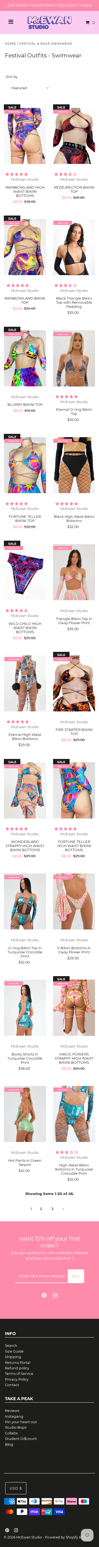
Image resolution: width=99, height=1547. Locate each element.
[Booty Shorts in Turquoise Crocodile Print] (25, 1007)
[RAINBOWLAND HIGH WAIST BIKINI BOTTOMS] (25, 135)
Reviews (12, 1411)
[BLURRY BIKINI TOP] (25, 358)
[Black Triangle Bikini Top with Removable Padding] (74, 247)
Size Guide (14, 1351)
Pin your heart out (21, 1422)
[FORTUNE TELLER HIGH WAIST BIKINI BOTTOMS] (74, 790)
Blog (9, 1444)
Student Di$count (21, 1439)
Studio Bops (15, 1427)
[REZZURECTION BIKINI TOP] (74, 135)
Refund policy (17, 1368)
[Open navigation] (11, 22)
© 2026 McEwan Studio (23, 1537)
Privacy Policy (17, 1379)
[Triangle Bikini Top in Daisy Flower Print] (74, 572)
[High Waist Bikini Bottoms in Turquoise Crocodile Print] (74, 1114)
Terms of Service (19, 1374)
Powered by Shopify (61, 1537)
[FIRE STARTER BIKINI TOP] (74, 683)
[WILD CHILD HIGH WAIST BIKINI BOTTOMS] (25, 572)
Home (10, 44)
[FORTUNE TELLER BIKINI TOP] (25, 465)
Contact (12, 1385)
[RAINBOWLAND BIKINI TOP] (25, 247)
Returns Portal (17, 1363)
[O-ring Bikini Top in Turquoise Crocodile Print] (25, 901)
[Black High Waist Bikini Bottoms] (74, 465)
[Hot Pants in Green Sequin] (25, 1114)
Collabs (11, 1433)
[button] (17, 174)
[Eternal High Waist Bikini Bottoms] (25, 683)
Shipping (13, 1357)
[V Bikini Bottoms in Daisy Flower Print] (74, 901)
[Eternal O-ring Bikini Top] (74, 358)
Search (11, 1346)
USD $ (16, 1488)
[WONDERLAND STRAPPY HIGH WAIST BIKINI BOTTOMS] (25, 790)
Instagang (14, 1416)
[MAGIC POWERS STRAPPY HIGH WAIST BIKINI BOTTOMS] (74, 1007)
